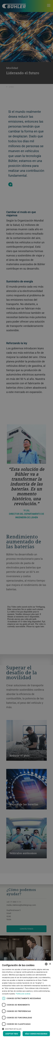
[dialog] (26, 1000)
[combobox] (46, 964)
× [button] (50, 964)
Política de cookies (23, 994)
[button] (26, 1028)
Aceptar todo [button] (11, 1034)
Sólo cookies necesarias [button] (36, 1034)
